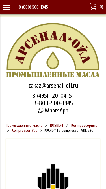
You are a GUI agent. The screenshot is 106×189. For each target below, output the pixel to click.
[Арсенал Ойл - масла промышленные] (53, 76)
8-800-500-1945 (53, 103)
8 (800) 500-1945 (33, 7)
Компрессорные (84, 125)
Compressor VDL (24, 130)
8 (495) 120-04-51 (53, 95)
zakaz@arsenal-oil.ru (53, 85)
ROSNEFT (57, 125)
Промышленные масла (24, 125)
